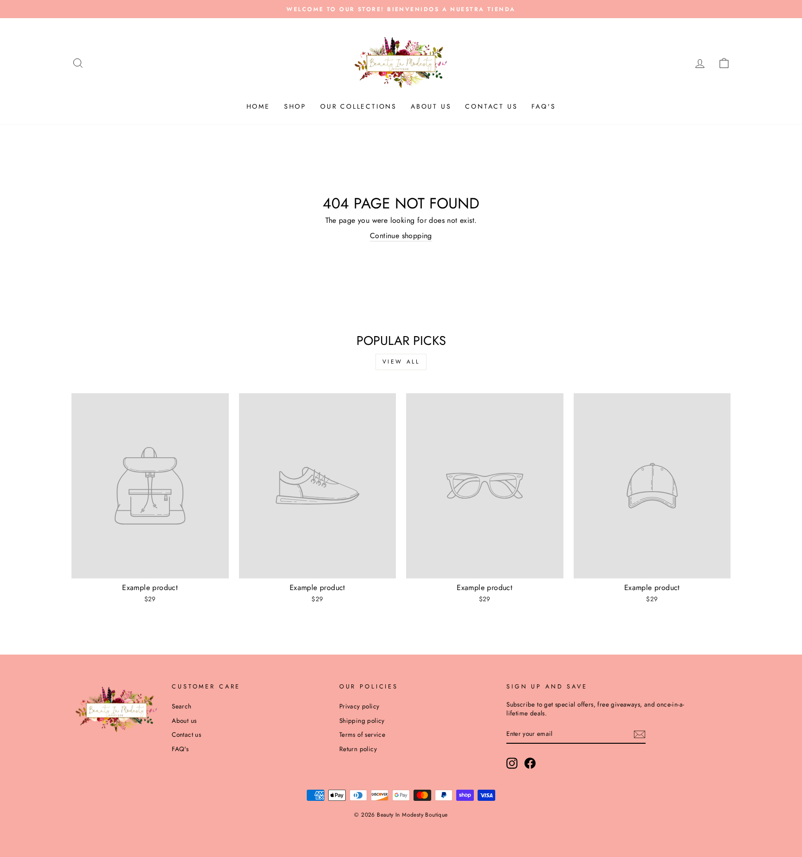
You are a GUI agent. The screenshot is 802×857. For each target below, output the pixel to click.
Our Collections (358, 106)
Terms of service (362, 734)
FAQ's (543, 106)
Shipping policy (362, 720)
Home (258, 106)
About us (431, 106)
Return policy (358, 748)
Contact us (491, 106)
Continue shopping (401, 236)
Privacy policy (359, 706)
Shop (295, 106)
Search (181, 706)
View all (401, 361)
